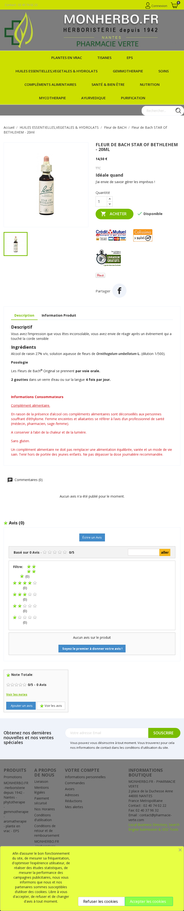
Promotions (13, 777)
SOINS (163, 71)
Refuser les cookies (100, 901)
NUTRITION (150, 84)
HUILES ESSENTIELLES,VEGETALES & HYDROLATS (57, 71)
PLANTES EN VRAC (66, 57)
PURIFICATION (133, 97)
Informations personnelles (85, 777)
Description (24, 315)
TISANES (104, 57)
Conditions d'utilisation (43, 817)
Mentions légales (41, 790)
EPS (130, 57)
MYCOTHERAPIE (52, 97)
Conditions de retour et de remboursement (46, 831)
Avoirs (70, 789)
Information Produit (59, 315)
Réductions (73, 801)
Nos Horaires (44, 809)
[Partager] (119, 291)
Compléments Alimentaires (50, 84)
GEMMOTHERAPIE (128, 71)
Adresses (72, 795)
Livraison (41, 781)
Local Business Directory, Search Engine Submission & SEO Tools (153, 827)
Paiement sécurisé (41, 800)
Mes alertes (74, 807)
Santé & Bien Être (108, 84)
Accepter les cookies (148, 901)
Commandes (75, 783)
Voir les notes (16, 694)
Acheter (113, 214)
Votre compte (82, 770)
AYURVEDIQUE (93, 97)
